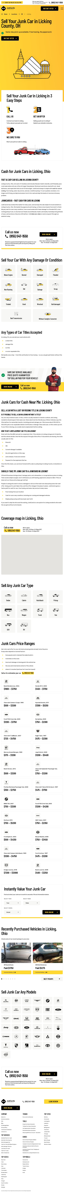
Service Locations (5, 1119)
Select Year (7, 898)
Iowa (2, 1166)
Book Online (46, 234)
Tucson (46, 1138)
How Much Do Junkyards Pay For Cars (31, 1152)
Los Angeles (47, 1121)
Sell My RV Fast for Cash (6, 1138)
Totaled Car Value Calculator (29, 1126)
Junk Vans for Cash (5, 1148)
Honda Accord (26, 1162)
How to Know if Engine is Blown (29, 1139)
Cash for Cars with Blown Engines (8, 1144)
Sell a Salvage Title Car (6, 1146)
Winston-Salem (47, 1144)
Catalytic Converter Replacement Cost (32, 1144)
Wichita (46, 1117)
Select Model (8, 908)
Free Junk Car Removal (28, 1117)
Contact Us (3, 1131)
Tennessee (4, 1170)
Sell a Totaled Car (5, 1152)
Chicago (46, 1133)
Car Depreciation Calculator (29, 1128)
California (3, 1174)
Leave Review (53, 1101)
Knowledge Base (5, 1125)
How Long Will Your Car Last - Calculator (31, 1132)
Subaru (24, 1170)
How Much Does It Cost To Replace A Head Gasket (31, 1150)
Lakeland (46, 1123)
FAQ (2, 1121)
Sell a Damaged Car (5, 1142)
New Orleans (47, 1142)
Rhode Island (4, 1172)
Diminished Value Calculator (29, 1130)
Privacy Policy (4, 1127)
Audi (24, 1172)
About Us (3, 1117)
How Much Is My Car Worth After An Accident (31, 1146)
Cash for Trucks (4, 1150)
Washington (4, 1176)
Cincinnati (46, 1119)
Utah (2, 1162)
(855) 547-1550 (57, 2)
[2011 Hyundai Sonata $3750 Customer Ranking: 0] (16, 953)
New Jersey (3, 1164)
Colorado (3, 1168)
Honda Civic (25, 1159)
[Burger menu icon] (62, 8)
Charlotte (46, 1129)
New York (3, 1159)
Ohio (2, 1178)
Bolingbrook (46, 1127)
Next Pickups (48, 979)
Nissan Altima (26, 1164)
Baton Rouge (47, 1140)
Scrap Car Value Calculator (13, 2)
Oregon (3, 1181)
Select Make (27, 898)
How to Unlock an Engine (28, 1142)
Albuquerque (47, 1136)
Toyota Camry (26, 1166)
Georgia (3, 1187)
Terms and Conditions (6, 1129)
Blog (2, 1123)
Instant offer (48, 8)
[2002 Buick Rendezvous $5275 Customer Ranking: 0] (48, 953)
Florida (2, 1185)
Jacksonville (47, 1131)
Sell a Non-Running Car (6, 1140)
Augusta (46, 1125)
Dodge (24, 1168)
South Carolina (4, 1183)
